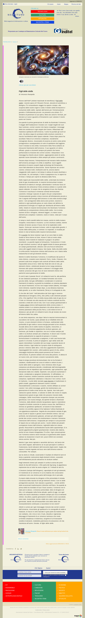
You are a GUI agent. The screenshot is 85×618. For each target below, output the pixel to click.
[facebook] (15, 549)
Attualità (62, 598)
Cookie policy (38, 610)
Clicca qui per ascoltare (27, 85)
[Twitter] (21, 549)
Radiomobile (10, 587)
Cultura (38, 585)
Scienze (15, 42)
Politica (62, 587)
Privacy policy (46, 610)
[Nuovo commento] (23, 538)
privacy (62, 575)
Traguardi (39, 596)
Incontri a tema (40, 598)
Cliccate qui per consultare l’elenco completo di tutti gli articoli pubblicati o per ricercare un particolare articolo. (37, 556)
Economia (62, 585)
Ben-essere (39, 590)
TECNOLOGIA (7, 42)
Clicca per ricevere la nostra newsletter (55, 572)
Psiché (37, 593)
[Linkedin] (18, 549)
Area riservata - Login (11, 4)
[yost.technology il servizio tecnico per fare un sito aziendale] (78, 617)
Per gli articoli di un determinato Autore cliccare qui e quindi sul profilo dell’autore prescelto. (37, 560)
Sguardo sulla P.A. (66, 596)
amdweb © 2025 (78, 604)
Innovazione (10, 590)
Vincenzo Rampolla (31, 531)
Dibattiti (62, 593)
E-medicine (39, 587)
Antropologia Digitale (13, 596)
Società (62, 590)
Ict (6, 585)
